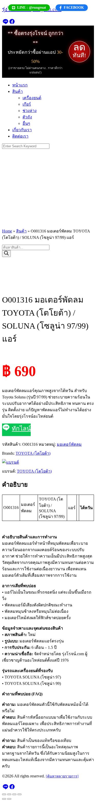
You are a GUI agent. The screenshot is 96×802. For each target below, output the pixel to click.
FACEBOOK (74, 7)
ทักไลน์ (21, 428)
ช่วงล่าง (30, 110)
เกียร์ (27, 104)
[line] (5, 23)
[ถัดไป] (9, 799)
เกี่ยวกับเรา (22, 130)
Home (7, 231)
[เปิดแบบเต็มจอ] (9, 794)
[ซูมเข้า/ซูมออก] (4, 794)
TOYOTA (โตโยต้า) (33, 453)
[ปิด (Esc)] (19, 794)
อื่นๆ (26, 123)
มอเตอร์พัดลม (69, 444)
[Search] (6, 253)
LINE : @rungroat (31, 7)
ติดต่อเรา (20, 136)
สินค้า (17, 91)
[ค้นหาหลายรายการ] (62, 776)
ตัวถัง (27, 117)
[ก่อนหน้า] (4, 799)
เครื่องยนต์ (32, 98)
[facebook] (12, 23)
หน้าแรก (20, 85)
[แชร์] (14, 794)
